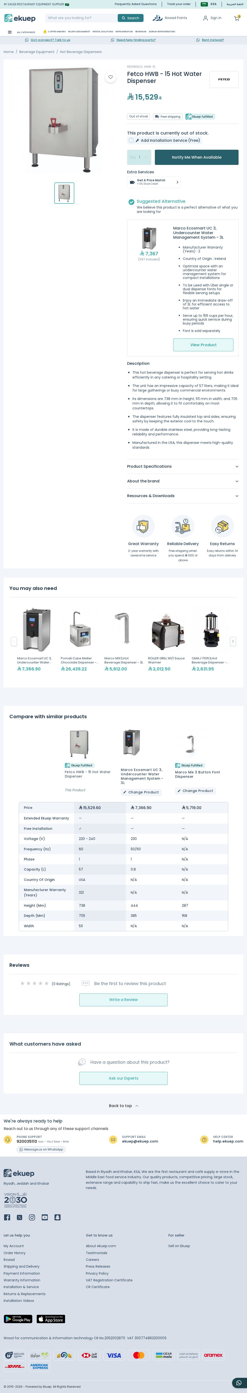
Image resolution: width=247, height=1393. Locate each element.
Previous (14, 641)
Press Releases (98, 1266)
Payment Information (22, 1273)
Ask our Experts (123, 1078)
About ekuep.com (101, 1246)
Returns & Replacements (25, 1294)
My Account (14, 1246)
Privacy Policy (97, 1273)
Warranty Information (22, 1280)
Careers (92, 1259)
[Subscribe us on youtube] (47, 1218)
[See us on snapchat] (60, 1218)
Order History (15, 1253)
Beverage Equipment (37, 51)
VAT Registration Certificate (109, 1280)
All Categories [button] (26, 32)
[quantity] (139, 157)
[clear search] (115, 18)
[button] (209, 4)
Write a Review (123, 999)
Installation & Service (21, 1287)
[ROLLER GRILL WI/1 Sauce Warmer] (167, 641)
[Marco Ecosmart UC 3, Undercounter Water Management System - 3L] (36, 641)
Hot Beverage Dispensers (81, 51)
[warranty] (143, 526)
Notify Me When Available (196, 157)
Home (9, 51)
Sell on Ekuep (179, 1246)
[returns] (222, 526)
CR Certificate (98, 1287)
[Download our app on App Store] (50, 1320)
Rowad (9, 1259)
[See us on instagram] (34, 1218)
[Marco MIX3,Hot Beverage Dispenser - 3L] (124, 641)
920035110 (27, 1141)
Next (233, 641)
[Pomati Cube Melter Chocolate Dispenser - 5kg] (80, 641)
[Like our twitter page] (22, 1218)
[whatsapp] (239, 1383)
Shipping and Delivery (22, 1266)
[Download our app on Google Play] (18, 1320)
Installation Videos (19, 1300)
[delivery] (183, 526)
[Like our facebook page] (10, 1218)
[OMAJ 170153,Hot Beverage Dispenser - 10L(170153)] (211, 641)
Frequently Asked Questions (136, 4)
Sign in (216, 17)
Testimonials (96, 1253)
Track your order (179, 4)
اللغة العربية (235, 4)
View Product (203, 345)
